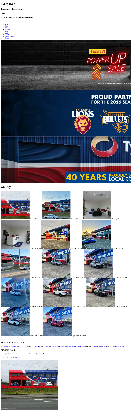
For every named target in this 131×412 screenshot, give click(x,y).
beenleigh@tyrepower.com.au (55, 346)
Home (6, 24)
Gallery (7, 31)
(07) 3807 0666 (36, 346)
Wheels (7, 27)
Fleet (6, 33)
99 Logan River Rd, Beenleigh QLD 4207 (14, 346)
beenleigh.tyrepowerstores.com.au (74, 346)
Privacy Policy (5, 357)
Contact (7, 38)
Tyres (6, 26)
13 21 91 (4, 13)
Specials (7, 34)
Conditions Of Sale (16, 357)
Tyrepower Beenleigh (98, 346)
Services (7, 29)
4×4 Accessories (9, 36)
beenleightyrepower (118, 346)
